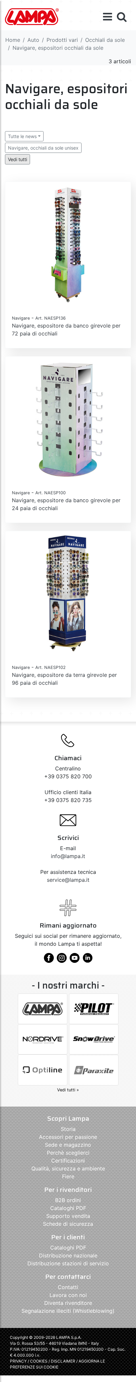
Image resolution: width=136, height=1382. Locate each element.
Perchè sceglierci (68, 1152)
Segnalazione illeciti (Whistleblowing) (68, 1311)
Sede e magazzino (68, 1144)
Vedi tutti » (68, 1089)
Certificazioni (68, 1160)
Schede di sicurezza (68, 1224)
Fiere (68, 1176)
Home (12, 40)
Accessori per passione (68, 1137)
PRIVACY (18, 1361)
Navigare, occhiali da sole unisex (43, 148)
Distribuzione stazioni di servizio (68, 1263)
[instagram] (62, 960)
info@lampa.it (68, 856)
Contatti (68, 1287)
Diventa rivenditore (68, 1303)
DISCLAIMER (63, 1361)
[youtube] (75, 960)
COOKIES (39, 1361)
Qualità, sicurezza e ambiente (68, 1168)
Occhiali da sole (105, 40)
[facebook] (49, 960)
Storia (68, 1129)
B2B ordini (68, 1200)
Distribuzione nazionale (68, 1255)
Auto (33, 40)
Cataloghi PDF (68, 1208)
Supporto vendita (68, 1216)
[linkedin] (87, 960)
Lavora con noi (68, 1295)
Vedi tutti (17, 159)
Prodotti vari (62, 40)
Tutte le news (22, 136)
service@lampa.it (68, 880)
